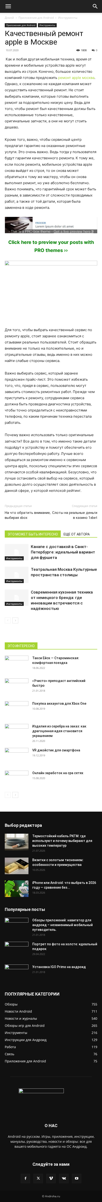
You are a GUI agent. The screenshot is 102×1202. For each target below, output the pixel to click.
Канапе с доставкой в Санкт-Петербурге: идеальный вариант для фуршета (63, 552)
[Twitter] (38, 1178)
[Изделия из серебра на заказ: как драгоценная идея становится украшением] (16, 732)
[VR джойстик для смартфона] (16, 756)
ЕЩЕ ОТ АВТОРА (77, 534)
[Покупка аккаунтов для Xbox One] (16, 709)
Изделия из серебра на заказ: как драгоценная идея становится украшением (59, 731)
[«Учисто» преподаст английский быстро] (16, 684)
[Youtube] (76, 1178)
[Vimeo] (51, 1178)
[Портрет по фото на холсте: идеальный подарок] (16, 950)
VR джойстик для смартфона (56, 750)
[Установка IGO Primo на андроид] (16, 971)
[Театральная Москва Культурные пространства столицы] (16, 575)
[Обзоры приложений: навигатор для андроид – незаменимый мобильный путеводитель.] (16, 923)
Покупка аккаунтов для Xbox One (59, 703)
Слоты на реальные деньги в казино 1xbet (74, 515)
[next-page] (15, 620)
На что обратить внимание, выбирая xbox (28, 515)
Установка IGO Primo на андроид (59, 967)
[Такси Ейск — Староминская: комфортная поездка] (16, 664)
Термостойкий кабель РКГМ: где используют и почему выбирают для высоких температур (62, 840)
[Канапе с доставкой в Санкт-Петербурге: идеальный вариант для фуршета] (16, 552)
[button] (8, 6)
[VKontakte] (64, 1178)
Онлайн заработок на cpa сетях (57, 773)
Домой (9, 18)
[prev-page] (8, 620)
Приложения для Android (36, 18)
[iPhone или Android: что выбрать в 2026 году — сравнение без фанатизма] (16, 888)
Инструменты (67, 18)
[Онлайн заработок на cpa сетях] (16, 779)
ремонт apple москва (76, 77)
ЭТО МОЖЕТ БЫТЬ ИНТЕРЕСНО (33, 534)
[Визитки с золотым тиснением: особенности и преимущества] (16, 866)
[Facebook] (25, 1178)
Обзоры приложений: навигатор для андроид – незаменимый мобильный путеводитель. (62, 925)
